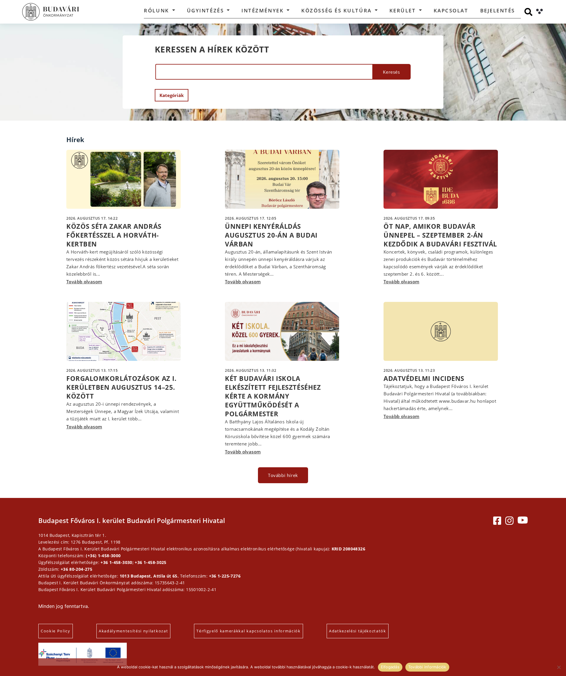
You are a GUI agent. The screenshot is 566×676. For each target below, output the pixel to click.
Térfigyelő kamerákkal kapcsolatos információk (248, 631)
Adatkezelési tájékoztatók (357, 631)
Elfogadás (390, 667)
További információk (427, 667)
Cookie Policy (55, 631)
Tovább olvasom (84, 281)
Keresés (391, 72)
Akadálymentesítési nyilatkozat (133, 631)
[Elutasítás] (559, 667)
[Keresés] (528, 12)
